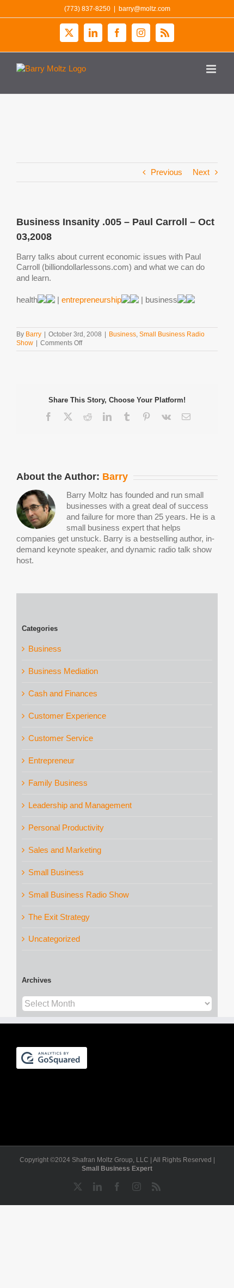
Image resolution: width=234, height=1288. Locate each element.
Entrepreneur (51, 760)
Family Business (58, 782)
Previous (166, 172)
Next (201, 172)
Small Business (56, 872)
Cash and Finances (62, 693)
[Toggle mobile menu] (212, 69)
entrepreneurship (91, 299)
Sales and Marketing (64, 849)
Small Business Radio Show (78, 894)
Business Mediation (63, 671)
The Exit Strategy (59, 917)
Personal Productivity (66, 827)
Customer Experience (67, 715)
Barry (33, 334)
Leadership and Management (80, 805)
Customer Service (60, 738)
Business (122, 334)
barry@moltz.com (144, 9)
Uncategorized (54, 938)
